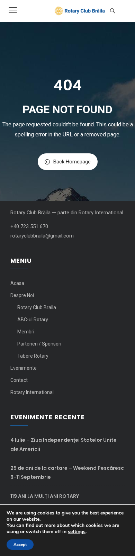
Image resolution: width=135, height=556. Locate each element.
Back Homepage (72, 162)
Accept (20, 544)
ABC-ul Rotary (32, 319)
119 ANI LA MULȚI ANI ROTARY (44, 496)
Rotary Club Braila (36, 307)
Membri (25, 331)
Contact (19, 380)
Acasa (17, 283)
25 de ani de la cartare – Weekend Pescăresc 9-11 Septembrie (67, 473)
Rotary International (32, 392)
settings (77, 532)
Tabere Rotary (32, 356)
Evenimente (23, 368)
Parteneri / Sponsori (39, 344)
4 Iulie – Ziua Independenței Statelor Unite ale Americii (63, 444)
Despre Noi (22, 295)
